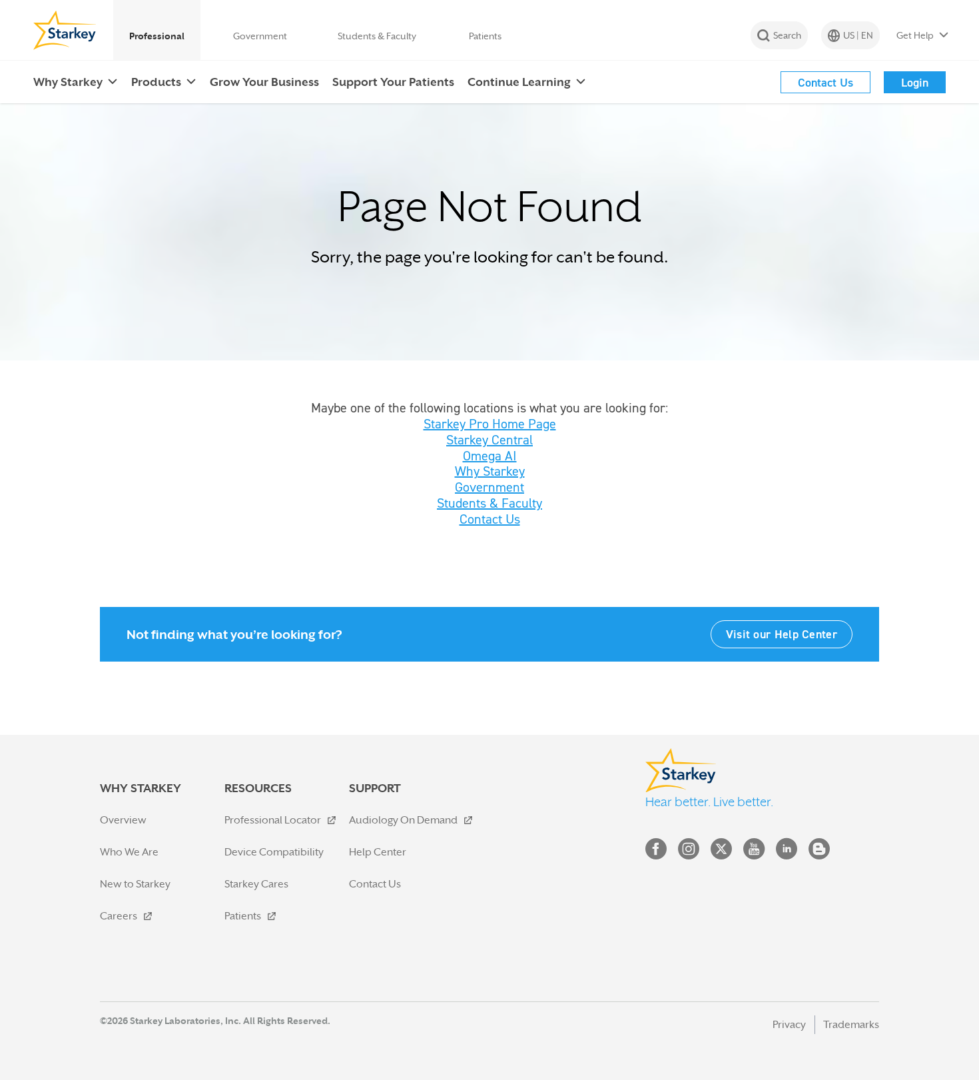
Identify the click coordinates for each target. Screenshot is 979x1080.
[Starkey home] (65, 30)
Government (489, 487)
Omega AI (490, 456)
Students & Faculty (489, 503)
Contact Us (490, 519)
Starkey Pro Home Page (490, 424)
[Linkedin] (786, 852)
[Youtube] (754, 852)
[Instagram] (688, 852)
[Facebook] (656, 852)
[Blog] (819, 852)
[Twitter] (721, 852)
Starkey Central (489, 440)
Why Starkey (490, 471)
